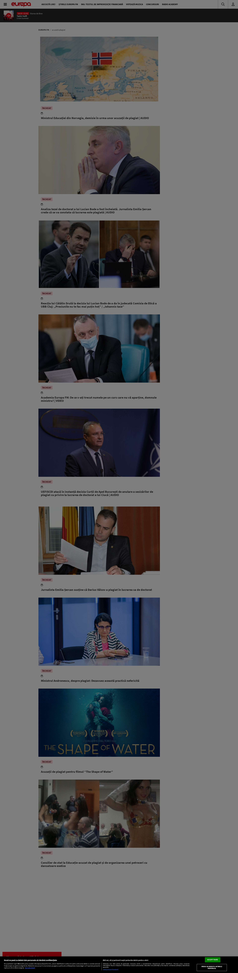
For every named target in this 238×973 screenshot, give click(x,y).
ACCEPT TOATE (212, 960)
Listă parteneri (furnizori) (110, 969)
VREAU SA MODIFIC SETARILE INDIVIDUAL (211, 967)
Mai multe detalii (30, 968)
